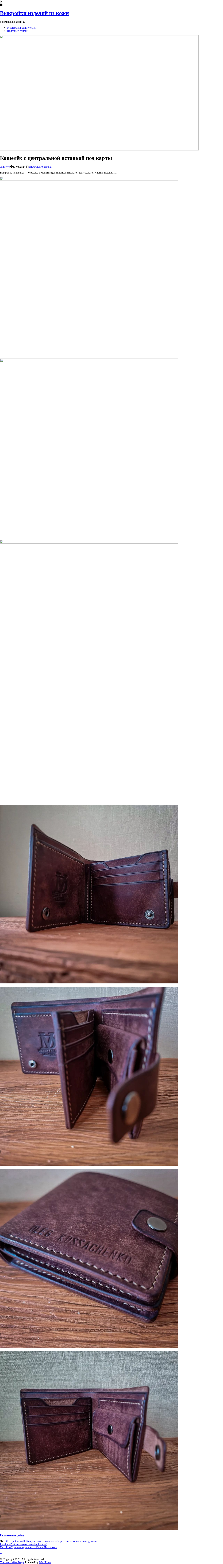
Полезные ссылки (17, 30)
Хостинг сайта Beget (12, 1562)
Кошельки (46, 166)
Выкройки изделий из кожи (34, 13)
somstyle (5, 166)
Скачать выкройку (12, 1535)
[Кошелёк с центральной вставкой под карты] (99, 149)
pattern (7, 1541)
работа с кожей (69, 1541)
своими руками (87, 1541)
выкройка (43, 1541)
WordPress (45, 1562)
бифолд (31, 1541)
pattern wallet (19, 1541)
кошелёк (54, 1541)
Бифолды (34, 166)
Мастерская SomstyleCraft (22, 27)
